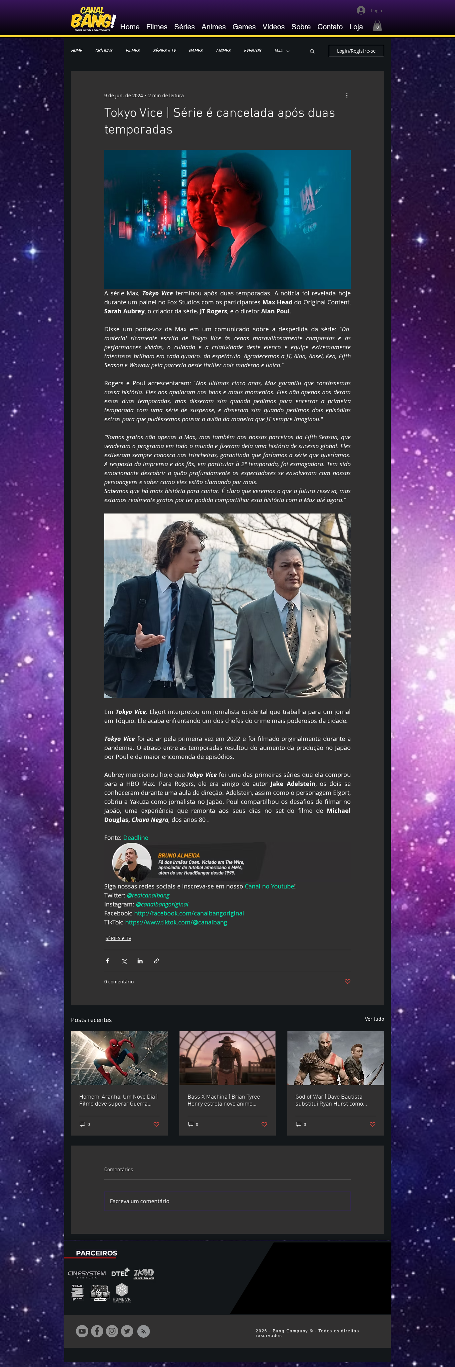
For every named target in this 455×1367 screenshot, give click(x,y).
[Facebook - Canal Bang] (97, 1331)
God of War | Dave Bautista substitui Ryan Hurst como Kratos (329, 1101)
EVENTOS (252, 51)
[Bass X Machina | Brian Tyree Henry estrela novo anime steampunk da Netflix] (228, 1058)
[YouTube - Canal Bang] (82, 1331)
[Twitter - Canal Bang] (127, 1331)
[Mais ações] (347, 95)
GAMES (196, 51)
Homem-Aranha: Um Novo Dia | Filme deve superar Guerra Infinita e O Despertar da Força (118, 1101)
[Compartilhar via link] (156, 961)
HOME (76, 51)
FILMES (133, 51)
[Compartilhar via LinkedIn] (140, 961)
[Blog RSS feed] (143, 1331)
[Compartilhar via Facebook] (107, 961)
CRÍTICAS (103, 51)
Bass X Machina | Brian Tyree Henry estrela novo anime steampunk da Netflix (224, 1101)
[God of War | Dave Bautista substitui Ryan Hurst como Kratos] (335, 1058)
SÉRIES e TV (164, 51)
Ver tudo (374, 1019)
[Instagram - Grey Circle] (112, 1331)
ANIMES (223, 51)
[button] (377, 25)
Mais (278, 51)
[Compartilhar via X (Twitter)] (124, 961)
